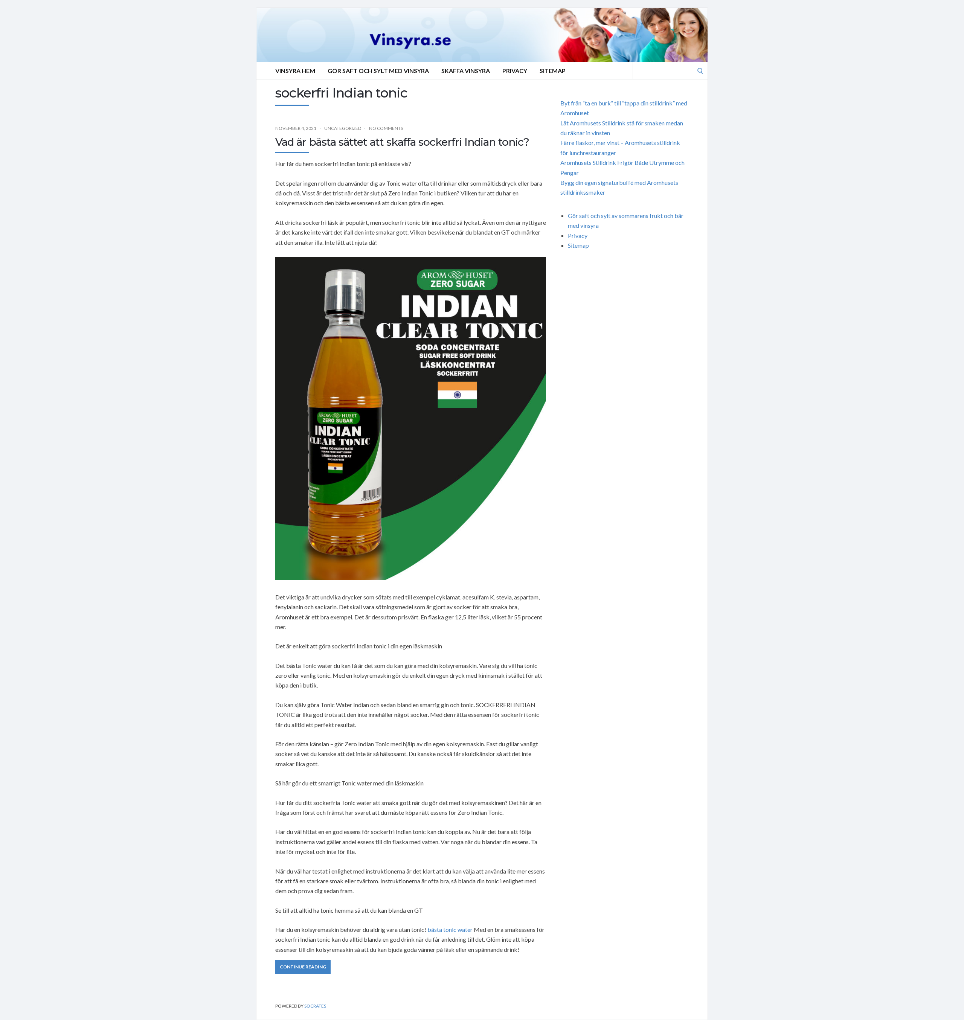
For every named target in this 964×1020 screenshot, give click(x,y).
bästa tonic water (450, 929)
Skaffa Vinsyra (465, 70)
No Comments (386, 128)
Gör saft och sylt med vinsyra (378, 70)
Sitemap (553, 70)
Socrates (315, 1006)
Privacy (514, 70)
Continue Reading (303, 967)
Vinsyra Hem (295, 70)
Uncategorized (342, 128)
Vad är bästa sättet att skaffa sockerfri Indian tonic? (402, 142)
